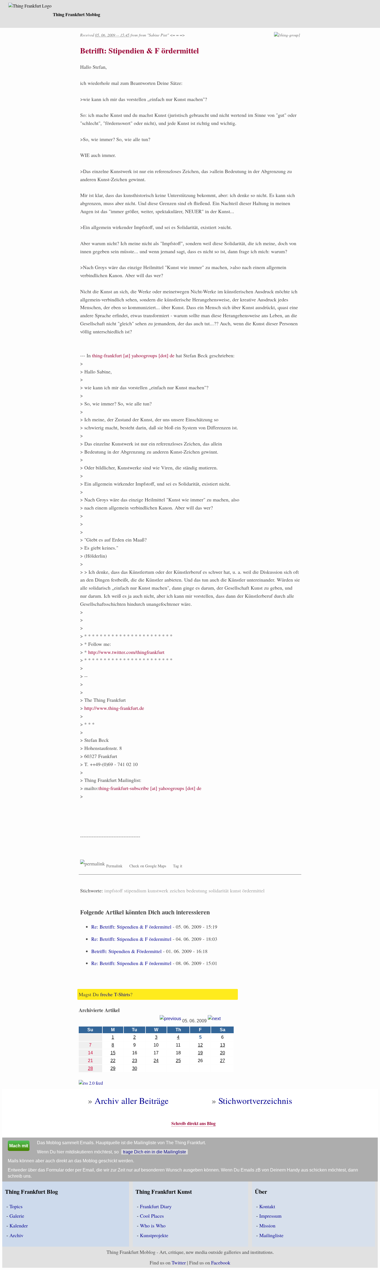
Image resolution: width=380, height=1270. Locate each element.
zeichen (177, 890)
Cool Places (152, 1215)
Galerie (16, 1215)
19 (200, 1052)
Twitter (179, 1262)
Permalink (114, 865)
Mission (267, 1225)
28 (90, 1068)
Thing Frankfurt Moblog (76, 14)
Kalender (18, 1225)
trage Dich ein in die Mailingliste (154, 1152)
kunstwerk (158, 890)
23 (134, 1060)
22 (112, 1060)
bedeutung (196, 890)
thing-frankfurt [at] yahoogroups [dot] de (133, 355)
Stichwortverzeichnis (255, 1100)
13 (222, 1045)
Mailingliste (271, 1235)
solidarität (219, 890)
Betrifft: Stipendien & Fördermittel (126, 951)
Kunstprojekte (154, 1235)
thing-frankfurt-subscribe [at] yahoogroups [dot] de (149, 788)
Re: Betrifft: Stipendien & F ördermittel (131, 926)
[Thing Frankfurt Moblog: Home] (29, 6)
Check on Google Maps (147, 865)
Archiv (16, 1235)
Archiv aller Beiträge (132, 1100)
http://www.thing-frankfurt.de (114, 708)
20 (222, 1052)
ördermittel (253, 890)
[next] (214, 1020)
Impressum (270, 1215)
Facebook (220, 1262)
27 (222, 1060)
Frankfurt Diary (156, 1206)
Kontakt (267, 1206)
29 (112, 1068)
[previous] (170, 1020)
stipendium (135, 890)
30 (134, 1068)
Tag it (177, 865)
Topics (16, 1206)
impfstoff (113, 890)
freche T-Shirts (115, 994)
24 (156, 1060)
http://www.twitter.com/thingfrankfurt (126, 652)
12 (200, 1045)
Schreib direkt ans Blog (193, 1123)
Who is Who (153, 1225)
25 (178, 1060)
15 (112, 1052)
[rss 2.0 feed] (91, 1084)
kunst (235, 890)
